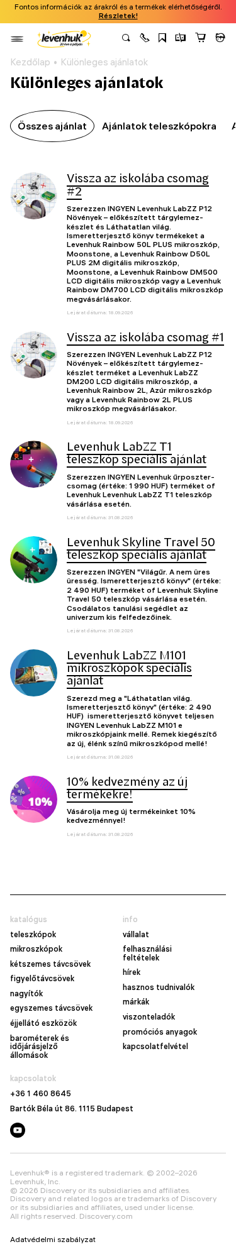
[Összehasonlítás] (180, 39)
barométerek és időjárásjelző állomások (39, 1047)
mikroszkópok (36, 949)
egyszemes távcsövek (51, 1008)
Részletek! (118, 15)
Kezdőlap (30, 62)
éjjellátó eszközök (43, 1023)
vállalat (136, 934)
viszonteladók (149, 1017)
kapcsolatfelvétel (155, 1046)
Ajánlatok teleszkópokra (159, 125)
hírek (131, 972)
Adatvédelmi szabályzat (53, 1239)
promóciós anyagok (160, 1032)
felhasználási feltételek (147, 953)
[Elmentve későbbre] (162, 39)
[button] (144, 39)
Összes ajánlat (52, 125)
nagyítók (26, 993)
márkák (136, 1002)
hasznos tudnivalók (158, 987)
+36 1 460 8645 (40, 1093)
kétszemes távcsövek (50, 964)
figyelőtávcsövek (42, 978)
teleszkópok (33, 934)
